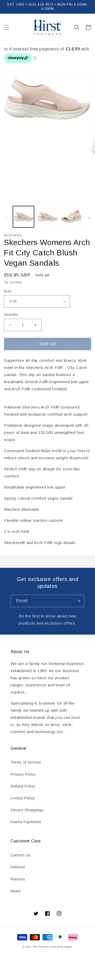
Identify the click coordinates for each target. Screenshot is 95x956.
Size (7, 291)
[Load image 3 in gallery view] (71, 216)
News (16, 891)
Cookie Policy (23, 798)
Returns (18, 879)
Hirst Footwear (41, 946)
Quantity (11, 314)
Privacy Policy (23, 774)
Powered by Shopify (61, 946)
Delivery (18, 867)
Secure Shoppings (27, 810)
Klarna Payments (26, 822)
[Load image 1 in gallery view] (23, 216)
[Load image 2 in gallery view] (47, 216)
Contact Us (21, 855)
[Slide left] (6, 218)
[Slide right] (89, 218)
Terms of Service (26, 762)
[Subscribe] (78, 601)
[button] (6, 27)
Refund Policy (23, 786)
